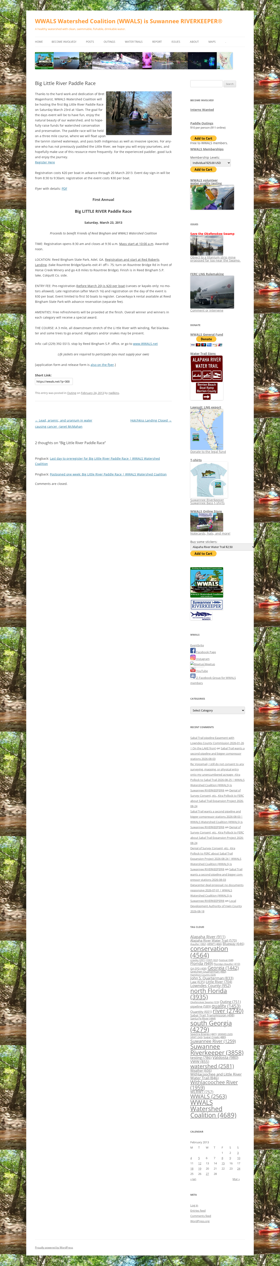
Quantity (201, 1011)
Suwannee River (213, 1041)
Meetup (209, 664)
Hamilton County (203, 974)
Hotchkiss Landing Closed (151, 420)
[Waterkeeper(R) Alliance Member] (201, 619)
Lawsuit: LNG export (205, 407)
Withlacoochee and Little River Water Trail (216, 1075)
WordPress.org (200, 1221)
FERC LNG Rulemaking (207, 274)
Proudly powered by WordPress (54, 1247)
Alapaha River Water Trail (213, 940)
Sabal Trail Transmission (212, 1015)
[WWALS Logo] (206, 596)
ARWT (214, 944)
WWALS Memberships (207, 149)
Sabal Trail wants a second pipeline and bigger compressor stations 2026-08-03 (217, 753)
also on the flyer (102, 365)
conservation (209, 951)
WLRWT (201, 1091)
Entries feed (198, 1211)
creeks (197, 960)
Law (197, 982)
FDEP (212, 960)
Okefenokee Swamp (204, 1002)
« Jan (193, 1179)
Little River (219, 981)
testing (201, 1057)
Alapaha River (207, 936)
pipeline (200, 1006)
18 (191, 1168)
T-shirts (196, 460)
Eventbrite (197, 645)
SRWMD (225, 1034)
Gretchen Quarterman (208, 971)
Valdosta (225, 1057)
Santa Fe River (203, 1018)
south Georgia (211, 1026)
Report (157, 42)
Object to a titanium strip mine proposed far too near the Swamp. (215, 258)
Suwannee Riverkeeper (216, 1049)
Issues (176, 42)
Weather (201, 1070)
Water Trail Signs (203, 353)
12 (199, 1163)
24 (238, 1168)
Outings (109, 42)
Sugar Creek (214, 1037)
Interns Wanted (202, 110)
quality (226, 1006)
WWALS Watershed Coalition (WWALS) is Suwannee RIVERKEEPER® (128, 21)
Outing (71, 393)
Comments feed (200, 1216)
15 (223, 1163)
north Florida (208, 993)
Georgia (223, 968)
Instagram (203, 659)
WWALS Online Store (206, 511)
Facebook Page (206, 652)
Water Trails (134, 42)
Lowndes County (210, 985)
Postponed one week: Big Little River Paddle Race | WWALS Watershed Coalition (108, 474)
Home (39, 42)
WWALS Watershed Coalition (213, 1109)
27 (207, 1174)
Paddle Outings (201, 123)
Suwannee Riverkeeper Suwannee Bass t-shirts (207, 501)
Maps (212, 42)
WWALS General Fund (206, 334)
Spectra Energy (203, 1034)
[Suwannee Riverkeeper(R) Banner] (206, 609)
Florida (201, 963)
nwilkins (113, 393)
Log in (194, 1205)
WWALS (208, 1096)
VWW (199, 1061)
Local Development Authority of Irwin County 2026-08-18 (216, 906)
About (194, 42)
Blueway (233, 943)
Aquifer (198, 944)
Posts (90, 42)
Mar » (236, 1179)
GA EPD (198, 968)
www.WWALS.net (145, 344)
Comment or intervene (206, 310)
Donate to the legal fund (208, 452)
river (228, 1011)
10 (238, 1158)
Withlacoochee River (214, 1085)
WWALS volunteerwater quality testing (206, 181)
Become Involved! (64, 42)
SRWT (196, 1037)
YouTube (202, 671)
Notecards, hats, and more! (210, 533)
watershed (212, 1066)
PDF (64, 188)
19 (199, 1168)
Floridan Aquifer (227, 964)
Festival (226, 960)
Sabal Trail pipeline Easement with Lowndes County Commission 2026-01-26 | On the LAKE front (217, 743)
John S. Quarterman (211, 978)
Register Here (45, 162)
